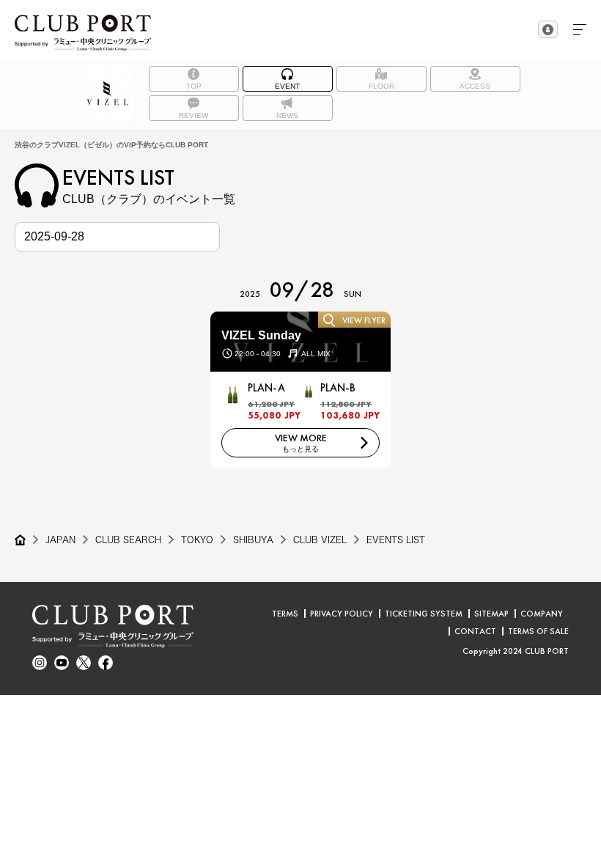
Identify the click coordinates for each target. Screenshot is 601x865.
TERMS (285, 613)
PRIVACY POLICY (341, 613)
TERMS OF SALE (538, 631)
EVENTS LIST (395, 539)
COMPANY (541, 613)
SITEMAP (491, 613)
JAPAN (60, 539)
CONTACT (475, 631)
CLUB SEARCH (128, 539)
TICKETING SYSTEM (423, 613)
